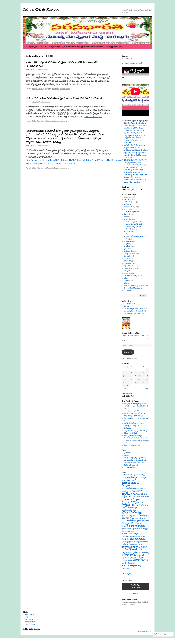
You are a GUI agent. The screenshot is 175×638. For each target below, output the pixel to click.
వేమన (140, 550)
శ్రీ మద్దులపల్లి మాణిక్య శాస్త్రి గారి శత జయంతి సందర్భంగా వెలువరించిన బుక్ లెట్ (136, 406)
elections (125, 475)
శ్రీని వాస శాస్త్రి (144, 552)
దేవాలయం (127, 214)
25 (131, 382)
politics (146, 475)
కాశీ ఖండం (132, 497)
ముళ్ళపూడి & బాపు (130, 253)
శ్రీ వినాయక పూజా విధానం (132, 445)
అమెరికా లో (127, 199)
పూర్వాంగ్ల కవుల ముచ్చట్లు (132, 523)
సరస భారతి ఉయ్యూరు (131, 465)
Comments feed (30, 622)
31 (127, 386)
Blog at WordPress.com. (145, 631)
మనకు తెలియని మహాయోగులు (131, 536)
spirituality (125, 478)
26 (135, 382)
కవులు (125, 496)
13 (139, 376)
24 (127, 382)
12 (135, 376)
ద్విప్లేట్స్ (146, 515)
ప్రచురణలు (127, 452)
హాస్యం (140, 566)
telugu (143, 477)
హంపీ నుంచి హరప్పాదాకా (129, 566)
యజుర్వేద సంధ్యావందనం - (132, 411)
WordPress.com (30, 624)
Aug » (147, 388)
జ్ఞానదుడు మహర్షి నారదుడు (130, 515)
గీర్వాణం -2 (126, 502)
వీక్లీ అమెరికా (133, 550)
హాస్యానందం (125, 568)
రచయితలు (134, 544)
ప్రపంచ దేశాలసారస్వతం (129, 528)
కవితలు (126, 209)
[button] (126, 323)
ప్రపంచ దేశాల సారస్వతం (133, 526)
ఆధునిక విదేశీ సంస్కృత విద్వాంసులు (134, 488)
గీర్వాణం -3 (137, 502)
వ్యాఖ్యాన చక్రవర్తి (128, 552)
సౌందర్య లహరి (130, 563)
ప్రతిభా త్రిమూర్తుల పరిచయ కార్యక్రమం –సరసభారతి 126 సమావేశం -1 (64, 98)
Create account (29, 614)
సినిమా (126, 278)
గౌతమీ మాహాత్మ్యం (129, 508)
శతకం (136, 552)
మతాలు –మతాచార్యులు (130, 534)
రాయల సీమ (141, 544)
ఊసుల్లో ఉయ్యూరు (130, 207)
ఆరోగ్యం (126, 204)
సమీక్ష (128, 246)
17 (127, 379)
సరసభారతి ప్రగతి (32, 46)
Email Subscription (131, 333)
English (126, 290)
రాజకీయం (127, 258)
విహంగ (125, 549)
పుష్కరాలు (145, 521)
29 (147, 382)
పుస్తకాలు (127, 244)
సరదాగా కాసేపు (129, 555)
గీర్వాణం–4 (127, 504)
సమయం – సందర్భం (130, 268)
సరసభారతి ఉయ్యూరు (41, 9)
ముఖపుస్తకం (126, 573)
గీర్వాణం (136, 499)
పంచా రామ (129, 231)
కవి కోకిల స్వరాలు (131, 212)
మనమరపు (144, 536)
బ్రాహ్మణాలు (125, 531)
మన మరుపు (128, 539)
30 (123, 386)
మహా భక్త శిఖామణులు (140, 541)
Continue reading (82, 84)
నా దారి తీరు (127, 219)
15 (147, 376)
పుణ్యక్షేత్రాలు (137, 521)
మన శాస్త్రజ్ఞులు (127, 541)
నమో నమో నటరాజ (129, 518)
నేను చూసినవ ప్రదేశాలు (131, 221)
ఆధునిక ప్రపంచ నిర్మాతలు (130, 484)
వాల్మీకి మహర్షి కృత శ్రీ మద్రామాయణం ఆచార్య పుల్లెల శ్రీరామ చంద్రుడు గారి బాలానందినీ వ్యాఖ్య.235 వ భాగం (86, 46)
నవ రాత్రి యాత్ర (130, 229)
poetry (142, 475)
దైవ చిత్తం (140, 515)
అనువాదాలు (128, 197)
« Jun (124, 388)
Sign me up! (128, 352)
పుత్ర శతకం (127, 428)
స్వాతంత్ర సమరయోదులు (132, 288)
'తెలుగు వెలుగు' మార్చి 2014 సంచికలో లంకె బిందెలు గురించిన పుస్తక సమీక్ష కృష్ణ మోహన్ (136, 440)
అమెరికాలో (131, 480)
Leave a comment (65, 89)
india (130, 475)
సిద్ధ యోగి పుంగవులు (129, 558)
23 (123, 382)
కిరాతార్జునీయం (143, 497)
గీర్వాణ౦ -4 (137, 505)
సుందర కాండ (127, 560)
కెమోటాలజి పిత (127, 499)
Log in (27, 617)
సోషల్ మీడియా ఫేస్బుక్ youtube (134, 285)
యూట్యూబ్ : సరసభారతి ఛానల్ (132, 63)
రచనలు (43, 46)
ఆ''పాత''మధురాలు (130, 202)
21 (143, 379)
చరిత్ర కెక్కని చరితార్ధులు (129, 510)
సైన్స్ (125, 283)
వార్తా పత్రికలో (128, 263)
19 (135, 379)
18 (131, 379)
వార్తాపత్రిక (127, 547)
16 (123, 379)
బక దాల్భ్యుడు (144, 528)
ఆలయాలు (125, 491)
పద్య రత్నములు (129, 241)
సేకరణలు (127, 280)
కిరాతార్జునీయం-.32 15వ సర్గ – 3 (133, 435)
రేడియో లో (127, 261)
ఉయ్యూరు (55, 89)
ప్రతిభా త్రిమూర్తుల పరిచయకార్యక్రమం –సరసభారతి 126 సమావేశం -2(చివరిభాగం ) (62, 64)
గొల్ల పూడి (145, 505)
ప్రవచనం (126, 248)
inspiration (136, 475)
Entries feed (29, 619)
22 (147, 379)
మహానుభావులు (129, 251)
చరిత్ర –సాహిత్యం (132, 512)
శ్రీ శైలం (128, 234)
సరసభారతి (127, 273)
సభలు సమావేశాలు (130, 266)
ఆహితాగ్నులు (132, 491)
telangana (134, 477)
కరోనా (139, 494)
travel (123, 480)
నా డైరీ (126, 216)
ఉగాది (139, 491)
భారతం (131, 531)
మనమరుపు (140, 539)
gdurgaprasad (45, 69)
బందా (138, 528)
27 (139, 382)
